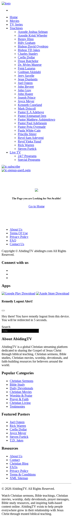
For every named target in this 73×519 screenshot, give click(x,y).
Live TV (15, 152)
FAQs (13, 467)
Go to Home (37, 206)
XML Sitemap (19, 478)
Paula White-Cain (29, 130)
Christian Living (20, 403)
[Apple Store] (52, 293)
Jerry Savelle (26, 75)
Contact (15, 460)
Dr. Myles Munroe (30, 64)
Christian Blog (19, 463)
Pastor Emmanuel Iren (32, 116)
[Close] (3, 310)
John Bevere (26, 86)
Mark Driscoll (27, 108)
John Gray (24, 90)
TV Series (16, 24)
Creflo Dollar (26, 57)
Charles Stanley (28, 53)
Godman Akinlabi (29, 72)
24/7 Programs (27, 156)
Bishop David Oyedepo (33, 46)
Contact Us (17, 244)
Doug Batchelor (28, 61)
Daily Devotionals (21, 388)
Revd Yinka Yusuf (29, 141)
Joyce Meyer (26, 101)
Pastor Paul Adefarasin (32, 123)
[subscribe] (11, 166)
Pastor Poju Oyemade (32, 126)
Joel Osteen (25, 83)
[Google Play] (18, 293)
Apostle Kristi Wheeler (32, 35)
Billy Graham (26, 42)
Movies (14, 21)
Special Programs (29, 159)
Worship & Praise (21, 395)
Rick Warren (26, 145)
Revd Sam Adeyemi (31, 137)
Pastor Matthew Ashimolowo (36, 119)
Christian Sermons (21, 381)
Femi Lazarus (26, 68)
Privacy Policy (19, 236)
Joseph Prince (26, 97)
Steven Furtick (27, 148)
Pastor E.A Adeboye (31, 112)
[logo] (6, 3)
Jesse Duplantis (28, 79)
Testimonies (17, 406)
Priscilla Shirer (27, 134)
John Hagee (25, 94)
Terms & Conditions (23, 474)
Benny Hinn (26, 39)
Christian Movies (21, 392)
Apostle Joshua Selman (33, 31)
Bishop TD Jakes (29, 50)
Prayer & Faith (19, 399)
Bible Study (17, 384)
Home (14, 17)
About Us (16, 229)
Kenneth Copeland (30, 105)
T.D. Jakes (16, 440)
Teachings (16, 28)
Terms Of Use (19, 233)
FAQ (13, 240)
